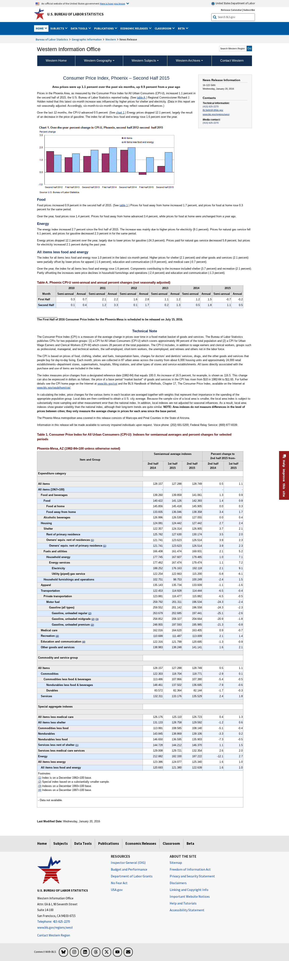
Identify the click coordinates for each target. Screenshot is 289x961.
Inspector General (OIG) (128, 862)
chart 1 (120, 112)
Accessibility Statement (187, 910)
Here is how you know (112, 3)
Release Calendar (231, 9)
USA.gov (116, 890)
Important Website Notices (190, 896)
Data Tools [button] (79, 28)
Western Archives (188, 60)
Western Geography (98, 60)
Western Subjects (144, 60)
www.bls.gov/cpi (107, 383)
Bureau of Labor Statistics (52, 39)
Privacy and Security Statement (192, 876)
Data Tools (83, 843)
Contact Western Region (53, 935)
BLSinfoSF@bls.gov (213, 110)
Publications (108, 843)
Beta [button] (181, 28)
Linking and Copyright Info (189, 890)
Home (42, 843)
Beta (190, 843)
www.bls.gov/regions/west (216, 114)
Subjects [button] (57, 28)
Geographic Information (87, 39)
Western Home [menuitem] (56, 60)
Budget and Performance (129, 869)
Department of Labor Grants (132, 876)
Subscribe (249, 9)
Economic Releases (140, 843)
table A (141, 97)
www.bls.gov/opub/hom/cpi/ (53, 387)
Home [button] (40, 28)
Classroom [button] (163, 28)
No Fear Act (119, 883)
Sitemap (176, 862)
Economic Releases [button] (134, 28)
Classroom (171, 843)
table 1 (124, 205)
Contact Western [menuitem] (232, 60)
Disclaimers (178, 883)
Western (110, 39)
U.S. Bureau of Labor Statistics (75, 14)
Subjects (60, 843)
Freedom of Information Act (190, 869)
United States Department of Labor (235, 3)
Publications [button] (104, 28)
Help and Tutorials (183, 903)
